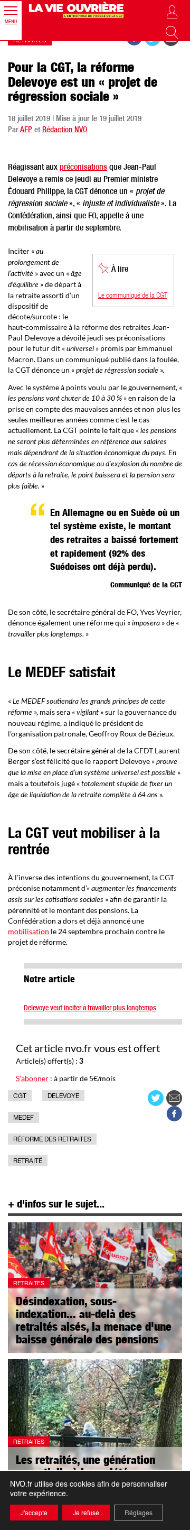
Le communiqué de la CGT (132, 296)
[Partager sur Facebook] (174, 1114)
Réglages (139, 1512)
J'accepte (34, 1512)
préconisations (83, 168)
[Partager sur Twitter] (156, 1098)
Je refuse (86, 1512)
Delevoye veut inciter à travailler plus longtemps (90, 1008)
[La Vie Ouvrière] (77, 9)
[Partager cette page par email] (174, 1098)
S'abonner (32, 1078)
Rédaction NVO (64, 130)
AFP (26, 130)
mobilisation (28, 931)
